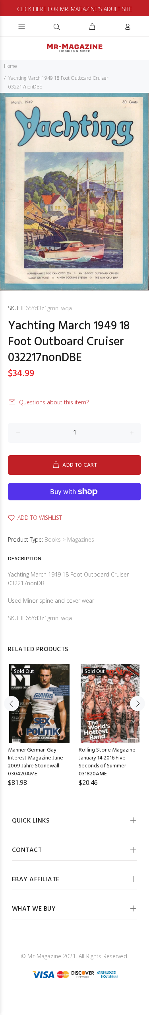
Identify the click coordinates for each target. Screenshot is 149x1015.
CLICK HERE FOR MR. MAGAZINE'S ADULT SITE (74, 9)
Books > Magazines (69, 539)
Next (137, 703)
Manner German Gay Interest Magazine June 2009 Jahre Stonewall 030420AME (35, 762)
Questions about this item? (54, 402)
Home (10, 66)
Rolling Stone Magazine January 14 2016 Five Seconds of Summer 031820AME (107, 762)
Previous (11, 703)
